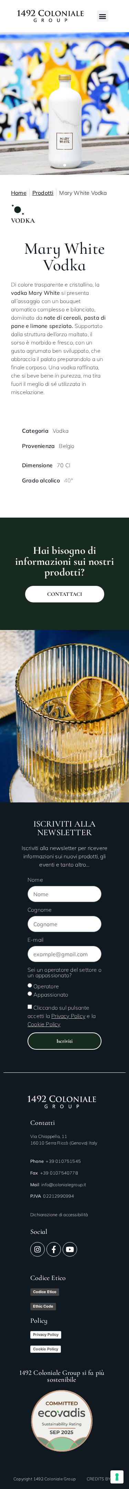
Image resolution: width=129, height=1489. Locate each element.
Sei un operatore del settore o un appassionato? (64, 973)
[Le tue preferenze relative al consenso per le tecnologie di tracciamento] (116, 1476)
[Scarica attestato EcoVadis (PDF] (62, 1421)
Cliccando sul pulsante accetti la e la (62, 1016)
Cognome (40, 910)
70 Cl (63, 465)
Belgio (66, 445)
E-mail (35, 940)
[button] (102, 16)
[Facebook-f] (53, 1249)
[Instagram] (37, 1249)
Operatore (46, 986)
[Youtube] (70, 1249)
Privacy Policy (45, 1334)
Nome (35, 880)
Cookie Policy (45, 1349)
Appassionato (50, 994)
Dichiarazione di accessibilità (59, 1214)
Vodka (60, 430)
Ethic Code (43, 1306)
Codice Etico (44, 1291)
